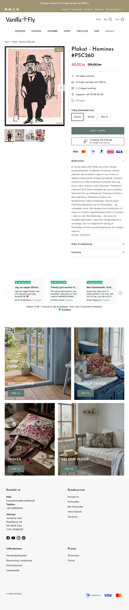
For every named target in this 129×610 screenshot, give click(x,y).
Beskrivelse (77, 160)
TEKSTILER (82, 31)
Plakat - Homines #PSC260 (23, 42)
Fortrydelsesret (14, 565)
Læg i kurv (98, 130)
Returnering (76, 9)
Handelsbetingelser (16, 555)
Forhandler (73, 501)
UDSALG (109, 31)
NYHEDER (20, 31)
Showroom (73, 555)
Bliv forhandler (75, 506)
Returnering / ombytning (19, 560)
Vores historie (75, 511)
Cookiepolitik (13, 570)
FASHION (36, 31)
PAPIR (67, 31)
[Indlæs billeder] (34, 86)
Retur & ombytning (81, 244)
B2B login (99, 9)
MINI (96, 31)
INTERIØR (53, 31)
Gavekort (65, 9)
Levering (76, 252)
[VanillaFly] (20, 19)
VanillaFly (17, 594)
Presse (71, 560)
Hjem (7, 42)
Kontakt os (88, 9)
